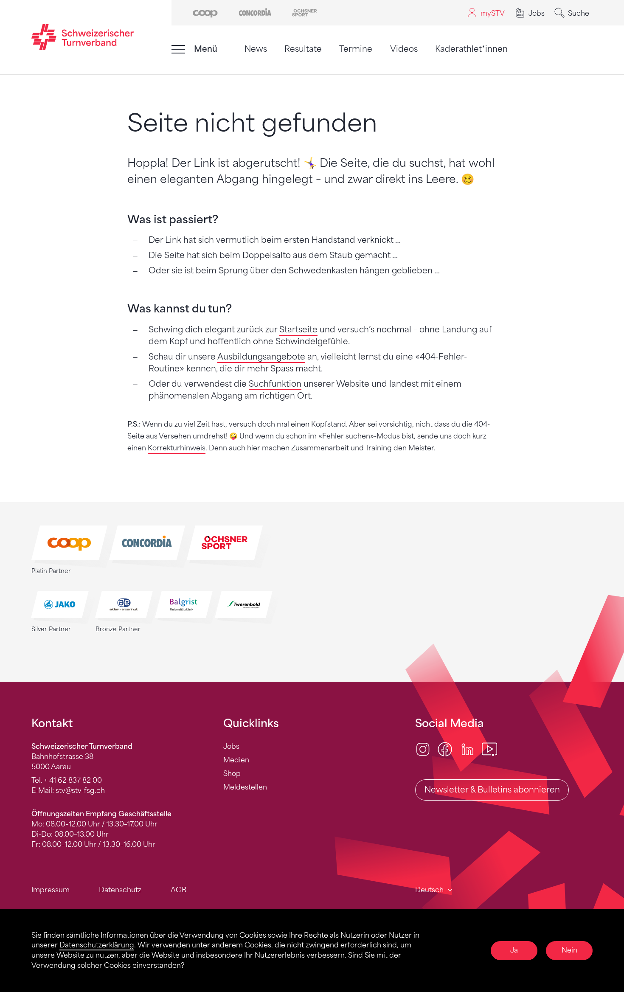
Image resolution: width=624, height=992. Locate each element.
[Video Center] (489, 749)
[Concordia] (255, 12)
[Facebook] (445, 749)
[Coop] (205, 12)
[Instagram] (422, 749)
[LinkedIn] (467, 749)
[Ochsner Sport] (304, 12)
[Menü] (178, 49)
